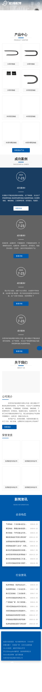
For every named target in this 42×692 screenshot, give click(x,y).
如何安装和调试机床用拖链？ (16, 554)
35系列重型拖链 (11, 142)
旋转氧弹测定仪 (25, 651)
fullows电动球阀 (8, 655)
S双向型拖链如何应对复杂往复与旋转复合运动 (17, 606)
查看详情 (18, 208)
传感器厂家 (16, 645)
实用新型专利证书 (11, 461)
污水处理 (30, 642)
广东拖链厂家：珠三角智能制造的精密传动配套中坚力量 (17, 602)
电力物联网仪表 (20, 642)
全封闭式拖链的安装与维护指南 (17, 563)
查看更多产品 (19, 150)
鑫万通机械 (19, 655)
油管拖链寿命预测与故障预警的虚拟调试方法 (17, 541)
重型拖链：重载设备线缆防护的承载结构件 (17, 528)
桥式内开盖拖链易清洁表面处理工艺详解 (17, 550)
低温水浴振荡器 (8, 642)
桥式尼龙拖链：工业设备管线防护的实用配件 (17, 593)
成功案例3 (21, 235)
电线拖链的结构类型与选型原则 (17, 615)
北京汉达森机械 (26, 645)
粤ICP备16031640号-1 (30, 685)
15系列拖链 (11, 64)
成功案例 (21, 331)
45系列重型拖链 (30, 142)
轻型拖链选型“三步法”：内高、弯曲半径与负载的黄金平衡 (17, 546)
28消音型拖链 (11, 116)
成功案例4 (21, 188)
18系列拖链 (31, 64)
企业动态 (21, 514)
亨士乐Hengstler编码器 (11, 651)
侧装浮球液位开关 (19, 648)
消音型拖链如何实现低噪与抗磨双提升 (17, 611)
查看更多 (7, 427)
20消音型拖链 (30, 90)
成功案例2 (21, 283)
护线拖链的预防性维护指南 (15, 619)
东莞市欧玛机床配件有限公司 (13, 658)
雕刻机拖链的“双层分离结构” (16, 537)
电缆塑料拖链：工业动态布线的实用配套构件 (17, 589)
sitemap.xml (33, 688)
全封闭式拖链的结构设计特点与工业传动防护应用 (17, 598)
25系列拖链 (11, 90)
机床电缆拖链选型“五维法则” (16, 624)
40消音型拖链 (30, 116)
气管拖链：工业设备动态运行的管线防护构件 (17, 524)
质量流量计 (7, 645)
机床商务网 (16, 688)
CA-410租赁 (7, 648)
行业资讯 (21, 575)
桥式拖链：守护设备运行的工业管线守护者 (17, 533)
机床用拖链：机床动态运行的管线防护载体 (17, 585)
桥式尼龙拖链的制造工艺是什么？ (17, 559)
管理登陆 (24, 688)
